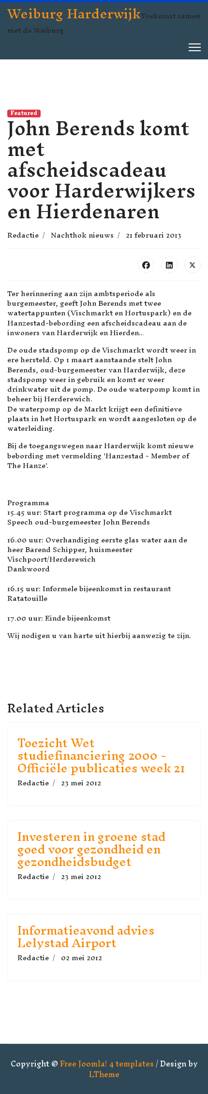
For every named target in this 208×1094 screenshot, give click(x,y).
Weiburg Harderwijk (74, 13)
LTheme (104, 1074)
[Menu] (195, 47)
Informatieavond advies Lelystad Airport (85, 936)
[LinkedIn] (169, 264)
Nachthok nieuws (82, 235)
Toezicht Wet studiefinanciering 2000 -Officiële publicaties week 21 (101, 755)
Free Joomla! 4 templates (107, 1063)
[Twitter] (192, 264)
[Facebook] (146, 264)
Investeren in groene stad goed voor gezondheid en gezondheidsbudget (91, 849)
